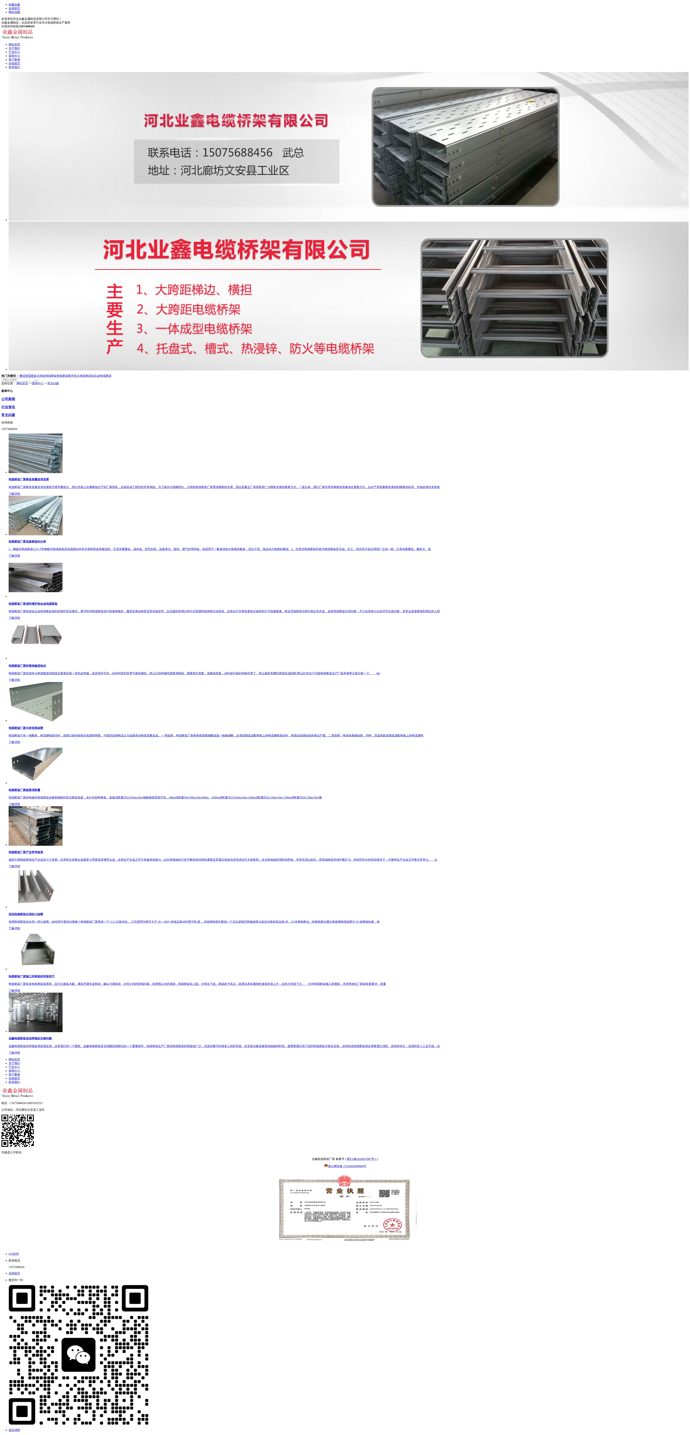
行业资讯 (8, 407)
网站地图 (14, 12)
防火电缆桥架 (82, 375)
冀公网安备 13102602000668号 (347, 1166)
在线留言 (14, 8)
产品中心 (14, 52)
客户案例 (14, 59)
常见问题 (53, 383)
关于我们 (14, 48)
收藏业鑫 (14, 4)
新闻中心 (14, 55)
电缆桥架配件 (65, 375)
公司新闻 (8, 399)
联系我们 (14, 67)
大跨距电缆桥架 (47, 375)
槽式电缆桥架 (28, 375)
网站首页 (14, 44)
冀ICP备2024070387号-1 (362, 1159)
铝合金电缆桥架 (101, 375)
